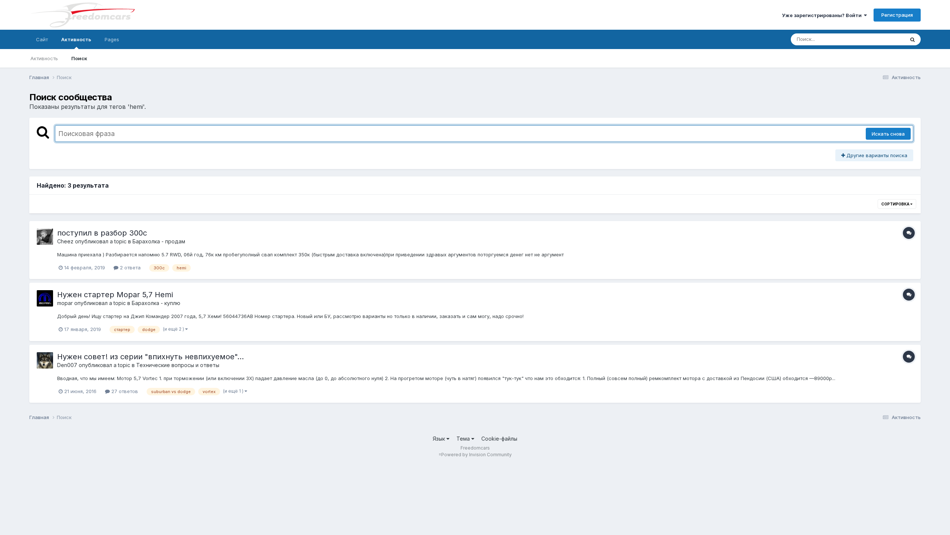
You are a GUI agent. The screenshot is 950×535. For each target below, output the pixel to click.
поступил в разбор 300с (102, 232)
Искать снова (888, 134)
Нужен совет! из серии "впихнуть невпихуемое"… (150, 356)
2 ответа (129, 267)
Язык (439, 438)
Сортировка (895, 204)
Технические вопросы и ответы (177, 365)
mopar (65, 303)
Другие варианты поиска (876, 155)
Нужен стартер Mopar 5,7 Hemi (115, 294)
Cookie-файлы (499, 438)
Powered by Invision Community (476, 454)
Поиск (79, 58)
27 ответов (124, 391)
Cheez (65, 241)
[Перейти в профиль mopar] (45, 298)
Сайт (42, 39)
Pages (112, 39)
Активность (76, 39)
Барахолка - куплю (156, 303)
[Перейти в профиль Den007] (45, 360)
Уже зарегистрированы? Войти (823, 15)
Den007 (67, 365)
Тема (463, 438)
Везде (887, 39)
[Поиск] (912, 39)
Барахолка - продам (158, 241)
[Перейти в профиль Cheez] (45, 236)
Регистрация (897, 15)
